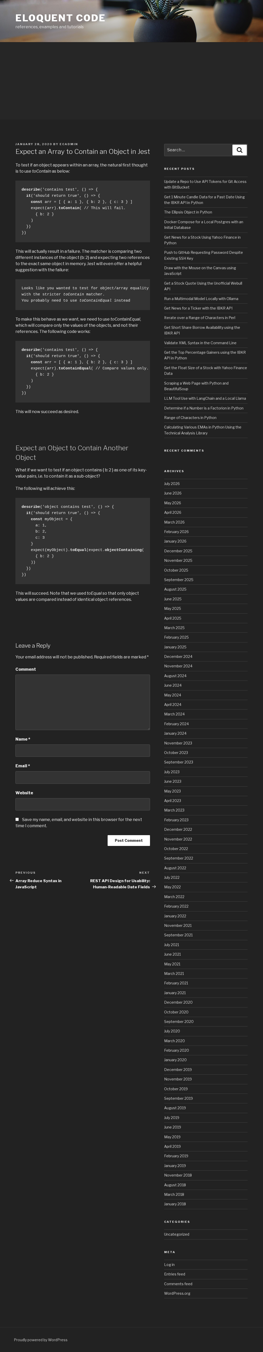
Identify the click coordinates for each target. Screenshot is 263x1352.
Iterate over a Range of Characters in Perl (199, 317)
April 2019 (172, 1146)
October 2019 (176, 1089)
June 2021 (172, 954)
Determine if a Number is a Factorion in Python (203, 408)
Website (24, 792)
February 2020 (176, 1050)
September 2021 (178, 935)
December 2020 (178, 1002)
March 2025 (174, 628)
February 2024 (176, 724)
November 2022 (178, 839)
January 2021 (175, 993)
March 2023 (174, 810)
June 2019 (172, 1127)
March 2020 (174, 1041)
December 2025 (178, 551)
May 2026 (172, 503)
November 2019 (178, 1079)
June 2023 (172, 781)
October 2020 (176, 1012)
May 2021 (172, 964)
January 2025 (175, 647)
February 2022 (176, 906)
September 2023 (178, 762)
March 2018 (174, 1194)
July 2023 (172, 772)
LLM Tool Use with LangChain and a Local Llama (205, 398)
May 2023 (172, 791)
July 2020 (172, 1031)
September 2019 (178, 1098)
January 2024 (175, 733)
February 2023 (176, 820)
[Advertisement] (131, 81)
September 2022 (178, 858)
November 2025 (178, 560)
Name (22, 739)
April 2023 (172, 800)
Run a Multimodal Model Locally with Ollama (201, 298)
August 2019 (175, 1108)
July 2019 (171, 1117)
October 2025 (176, 570)
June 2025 (173, 599)
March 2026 (174, 522)
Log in (169, 1264)
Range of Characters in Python (190, 417)
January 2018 (175, 1204)
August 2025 (175, 589)
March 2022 (174, 896)
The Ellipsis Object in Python (188, 212)
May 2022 (172, 887)
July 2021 (171, 945)
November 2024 (178, 666)
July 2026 (172, 483)
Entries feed (174, 1274)
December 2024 (178, 656)
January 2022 (175, 916)
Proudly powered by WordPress (41, 1340)
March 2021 (174, 973)
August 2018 (175, 1185)
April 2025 (172, 618)
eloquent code (60, 18)
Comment (25, 669)
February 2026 (176, 531)
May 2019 (172, 1137)
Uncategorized (176, 1234)
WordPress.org (177, 1293)
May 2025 (172, 608)
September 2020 (179, 1021)
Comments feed (178, 1284)
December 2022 (178, 829)
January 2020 (175, 1060)
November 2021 (178, 925)
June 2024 (173, 685)
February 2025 (176, 637)
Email (22, 765)
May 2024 (172, 695)
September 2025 (178, 579)
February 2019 (176, 1156)
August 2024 (175, 676)
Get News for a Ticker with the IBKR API (198, 308)
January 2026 (175, 541)
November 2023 (178, 743)
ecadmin (69, 144)
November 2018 (178, 1175)
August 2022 (175, 868)
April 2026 (172, 512)
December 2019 (178, 1069)
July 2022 (172, 877)
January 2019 (175, 1165)
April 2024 (172, 704)
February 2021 (176, 983)
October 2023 (176, 752)
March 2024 (174, 714)
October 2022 (176, 848)
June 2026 (173, 493)
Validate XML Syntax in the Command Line (200, 343)
